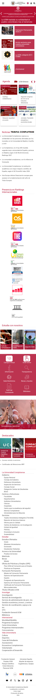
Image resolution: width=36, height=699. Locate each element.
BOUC (6, 492)
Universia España (26, 659)
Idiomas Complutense (11, 511)
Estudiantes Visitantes (12, 549)
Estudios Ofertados (9, 540)
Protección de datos (17, 693)
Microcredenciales (10, 587)
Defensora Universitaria (12, 482)
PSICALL (7, 530)
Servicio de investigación (12, 598)
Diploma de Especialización (14, 576)
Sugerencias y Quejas (26, 664)
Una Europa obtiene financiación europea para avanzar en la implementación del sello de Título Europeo (17, 178)
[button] (2, 13)
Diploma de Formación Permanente (16, 583)
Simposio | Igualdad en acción (8, 119)
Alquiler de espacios (26, 661)
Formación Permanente (11, 571)
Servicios (5, 515)
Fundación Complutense (30, 455)
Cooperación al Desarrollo (12, 650)
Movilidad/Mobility (9, 620)
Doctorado (7, 547)
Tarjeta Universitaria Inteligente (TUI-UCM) (19, 518)
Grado (6, 542)
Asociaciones (7, 643)
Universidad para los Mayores (14, 513)
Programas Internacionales (13, 628)
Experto (6, 578)
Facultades (8, 496)
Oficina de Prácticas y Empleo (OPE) (16, 564)
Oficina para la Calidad (12, 523)
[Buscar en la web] (34, 3)
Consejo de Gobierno (11, 480)
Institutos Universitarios (12, 501)
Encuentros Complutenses (12, 645)
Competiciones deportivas (10, 426)
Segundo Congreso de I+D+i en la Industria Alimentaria (27, 100)
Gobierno (5, 475)
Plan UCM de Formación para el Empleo (18, 566)
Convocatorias (8, 630)
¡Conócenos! (20, 69)
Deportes (5, 638)
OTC (4, 610)
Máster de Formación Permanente (16, 573)
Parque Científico (8, 664)
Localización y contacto (17, 689)
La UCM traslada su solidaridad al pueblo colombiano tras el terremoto (16, 21)
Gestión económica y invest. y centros (17, 603)
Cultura (5, 635)
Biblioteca (6, 615)
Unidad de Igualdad (11, 527)
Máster (6, 561)
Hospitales (8, 506)
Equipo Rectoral (9, 478)
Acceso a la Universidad (11, 551)
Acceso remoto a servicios (11, 460)
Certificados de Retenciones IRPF (13, 464)
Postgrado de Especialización (14, 580)
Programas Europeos (10, 623)
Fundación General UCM (11, 612)
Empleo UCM (8, 661)
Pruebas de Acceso (10, 554)
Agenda (6, 81)
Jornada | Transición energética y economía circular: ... (27, 121)
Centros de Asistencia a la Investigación (18, 525)
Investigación (7, 595)
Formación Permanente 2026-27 (24, 31)
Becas (4, 559)
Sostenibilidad (9, 534)
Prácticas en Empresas (12, 568)
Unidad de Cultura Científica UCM (4, 453)
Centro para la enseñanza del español (17, 508)
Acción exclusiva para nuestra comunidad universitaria (23, 44)
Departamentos (9, 499)
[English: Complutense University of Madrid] (28, 3)
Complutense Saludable (17, 455)
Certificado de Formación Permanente (17, 585)
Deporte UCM (29, 347)
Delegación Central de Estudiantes (16, 489)
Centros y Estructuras (10, 494)
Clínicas (7, 504)
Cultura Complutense (5, 347)
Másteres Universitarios (12, 544)
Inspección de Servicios (12, 485)
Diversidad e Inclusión (12, 532)
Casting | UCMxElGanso (6, 98)
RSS (18, 695)
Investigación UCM (18, 347)
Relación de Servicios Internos (14, 520)
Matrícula (6, 556)
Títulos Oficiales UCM (10, 590)
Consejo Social (9, 487)
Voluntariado (7, 648)
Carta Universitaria (9, 625)
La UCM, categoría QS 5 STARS (24, 56)
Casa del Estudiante (10, 640)
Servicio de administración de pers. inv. (17, 600)
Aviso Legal (17, 691)
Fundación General (8, 659)
